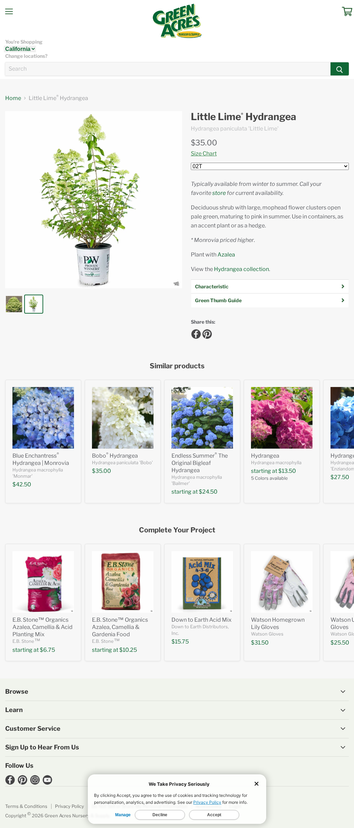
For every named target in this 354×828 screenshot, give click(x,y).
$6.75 (47, 650)
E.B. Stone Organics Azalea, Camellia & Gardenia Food (120, 627)
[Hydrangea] (282, 418)
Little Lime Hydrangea (243, 117)
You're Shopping (24, 42)
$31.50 (260, 642)
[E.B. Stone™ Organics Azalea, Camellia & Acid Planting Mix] (43, 582)
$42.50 (21, 484)
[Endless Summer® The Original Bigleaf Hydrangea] (202, 418)
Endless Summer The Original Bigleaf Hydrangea (199, 463)
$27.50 (339, 477)
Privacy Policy (69, 806)
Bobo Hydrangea (115, 455)
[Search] (339, 68)
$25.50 (339, 642)
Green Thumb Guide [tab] (218, 300)
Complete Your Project (177, 530)
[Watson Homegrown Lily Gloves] (282, 582)
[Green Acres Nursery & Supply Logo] (177, 20)
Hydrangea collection (241, 269)
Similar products (177, 366)
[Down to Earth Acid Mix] (202, 582)
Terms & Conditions (26, 806)
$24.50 (208, 491)
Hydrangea (265, 455)
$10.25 (128, 650)
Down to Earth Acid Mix (201, 619)
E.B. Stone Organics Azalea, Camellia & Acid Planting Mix (42, 627)
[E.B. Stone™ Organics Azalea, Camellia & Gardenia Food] (122, 582)
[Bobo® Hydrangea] (122, 418)
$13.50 (287, 471)
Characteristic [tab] (212, 286)
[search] (167, 68)
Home (13, 98)
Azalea (226, 254)
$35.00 (204, 142)
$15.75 (180, 641)
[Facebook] (195, 333)
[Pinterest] (206, 333)
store (219, 193)
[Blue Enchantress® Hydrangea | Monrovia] (43, 418)
